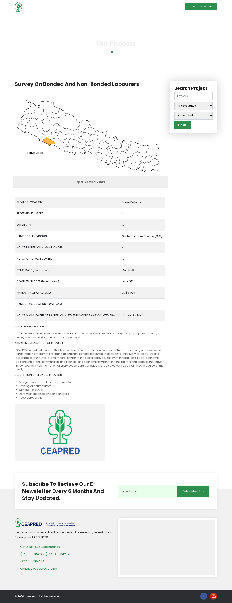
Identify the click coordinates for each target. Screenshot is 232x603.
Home (24, 18)
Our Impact (123, 18)
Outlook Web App (202, 6)
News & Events (150, 18)
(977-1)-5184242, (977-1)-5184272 (44, 554)
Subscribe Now (193, 491)
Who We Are (42, 18)
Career (207, 18)
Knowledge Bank (96, 18)
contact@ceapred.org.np (38, 568)
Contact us (189, 18)
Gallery (171, 18)
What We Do (67, 18)
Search (182, 125)
